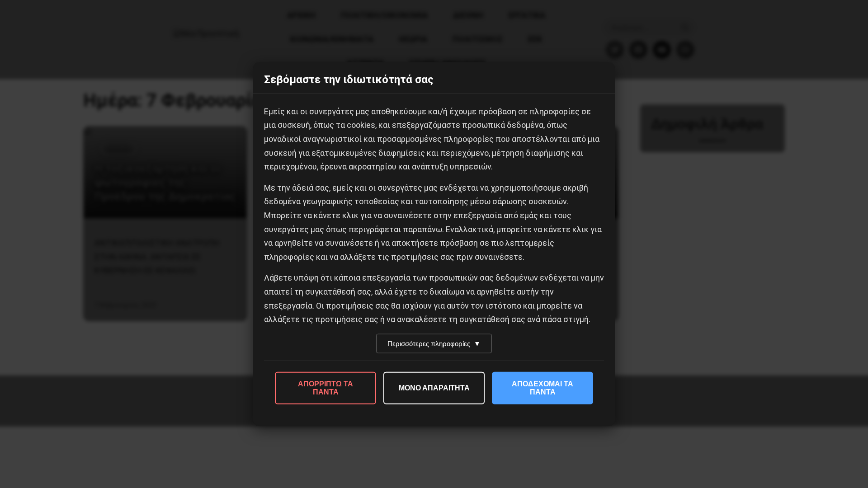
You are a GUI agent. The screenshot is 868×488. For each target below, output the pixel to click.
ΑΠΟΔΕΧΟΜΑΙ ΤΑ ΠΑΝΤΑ (542, 387)
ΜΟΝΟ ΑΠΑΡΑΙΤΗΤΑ (434, 387)
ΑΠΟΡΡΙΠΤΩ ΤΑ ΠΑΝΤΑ (325, 387)
